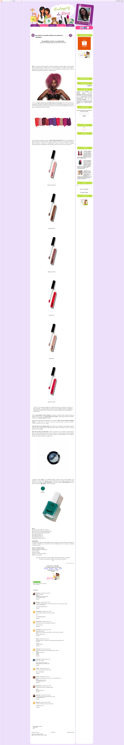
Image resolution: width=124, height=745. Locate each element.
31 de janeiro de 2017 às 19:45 (44, 676)
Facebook (43, 596)
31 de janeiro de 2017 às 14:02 (45, 659)
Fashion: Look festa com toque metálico (87, 152)
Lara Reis (37, 676)
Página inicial (53, 732)
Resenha (87, 101)
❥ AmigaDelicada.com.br (40, 690)
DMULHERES (38, 663)
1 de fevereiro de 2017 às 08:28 (45, 702)
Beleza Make (38, 695)
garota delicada (38, 629)
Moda (84, 99)
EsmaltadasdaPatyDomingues (40, 616)
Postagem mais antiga (70, 732)
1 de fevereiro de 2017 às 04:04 (46, 695)
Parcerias (79, 101)
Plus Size (83, 101)
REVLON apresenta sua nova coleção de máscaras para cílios (87, 161)
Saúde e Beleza (37, 584)
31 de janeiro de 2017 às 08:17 (46, 629)
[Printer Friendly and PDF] (36, 582)
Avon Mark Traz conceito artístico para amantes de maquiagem (49, 36)
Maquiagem (79, 99)
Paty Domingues (38, 611)
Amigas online (84, 129)
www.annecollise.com (39, 644)
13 (70, 35)
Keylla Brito (38, 602)
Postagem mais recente (35, 732)
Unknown (37, 668)
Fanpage (37, 653)
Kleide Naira (38, 702)
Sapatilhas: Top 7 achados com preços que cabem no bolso (87, 171)
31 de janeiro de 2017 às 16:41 (44, 668)
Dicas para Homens (83, 95)
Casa (83, 91)
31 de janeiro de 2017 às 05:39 (45, 593)
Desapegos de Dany (81, 94)
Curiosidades (90, 93)
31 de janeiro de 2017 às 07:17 (46, 621)
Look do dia (88, 98)
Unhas (86, 102)
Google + (53, 571)
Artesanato (79, 91)
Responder (37, 608)
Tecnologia (82, 102)
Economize (89, 95)
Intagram (46, 596)
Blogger (86, 192)
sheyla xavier (38, 659)
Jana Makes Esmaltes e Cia (40, 652)
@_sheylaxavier (43, 663)
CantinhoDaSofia (38, 596)
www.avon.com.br (38, 555)
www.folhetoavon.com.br (57, 543)
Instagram (37, 654)
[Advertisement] (53, 54)
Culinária (83, 93)
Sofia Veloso (38, 593)
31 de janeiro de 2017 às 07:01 (46, 611)
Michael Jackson (38, 621)
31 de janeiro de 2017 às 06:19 (45, 602)
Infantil (82, 97)
